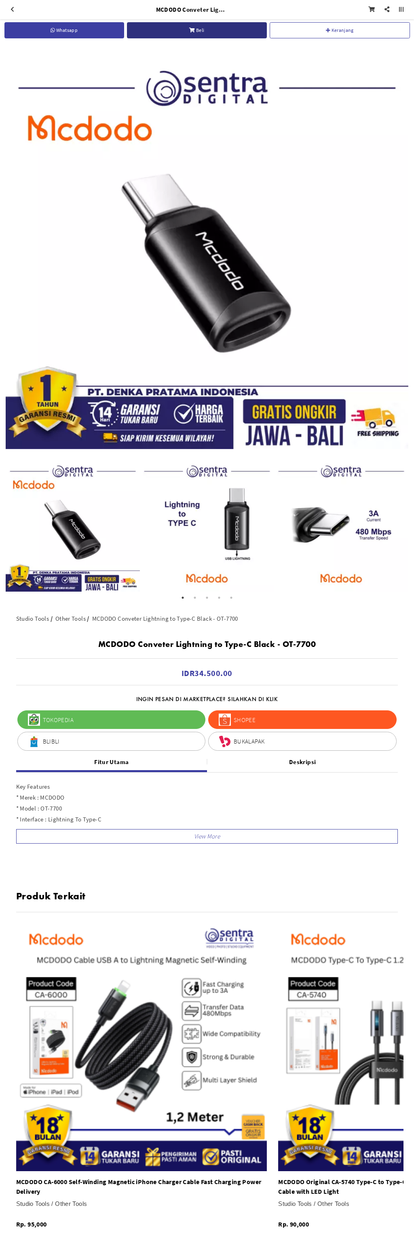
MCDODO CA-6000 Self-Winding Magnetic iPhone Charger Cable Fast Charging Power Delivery (139, 1186)
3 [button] (207, 598)
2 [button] (195, 598)
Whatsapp (66, 30)
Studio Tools (32, 618)
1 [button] (183, 598)
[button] (207, 836)
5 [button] (231, 598)
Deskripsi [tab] (302, 762)
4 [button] (219, 598)
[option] (207, 248)
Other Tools (70, 618)
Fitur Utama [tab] (111, 762)
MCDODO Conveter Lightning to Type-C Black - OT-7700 (165, 618)
